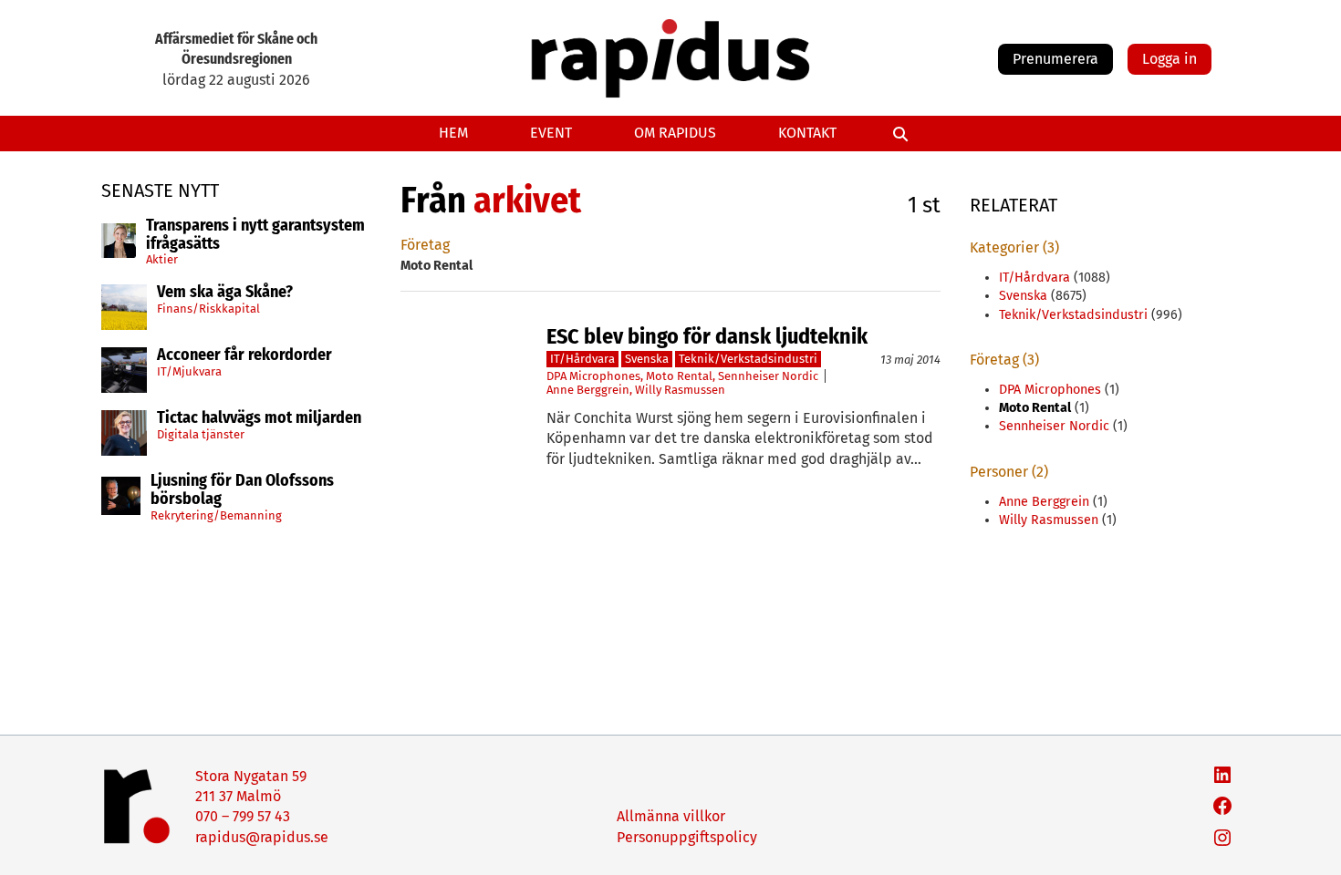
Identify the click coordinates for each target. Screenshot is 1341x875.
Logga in (1169, 58)
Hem (453, 132)
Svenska (647, 358)
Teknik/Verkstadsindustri (748, 358)
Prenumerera (1055, 58)
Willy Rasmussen (680, 389)
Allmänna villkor (671, 816)
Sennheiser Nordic (768, 376)
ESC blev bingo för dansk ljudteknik (707, 336)
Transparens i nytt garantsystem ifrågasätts (255, 235)
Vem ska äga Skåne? (225, 292)
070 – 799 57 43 (242, 816)
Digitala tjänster (200, 434)
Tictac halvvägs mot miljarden (259, 418)
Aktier (162, 259)
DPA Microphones (593, 376)
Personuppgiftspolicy (687, 837)
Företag (425, 244)
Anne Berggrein (587, 389)
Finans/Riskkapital (208, 308)
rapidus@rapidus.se (261, 837)
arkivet (527, 200)
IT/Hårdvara (582, 358)
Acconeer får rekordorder (246, 355)
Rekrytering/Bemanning (216, 515)
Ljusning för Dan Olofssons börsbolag (242, 490)
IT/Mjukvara (189, 371)
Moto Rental (679, 376)
